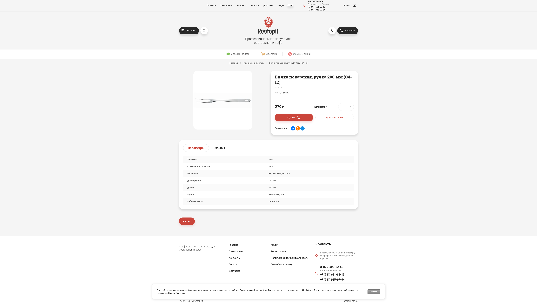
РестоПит (279, 87)
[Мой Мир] (302, 128)
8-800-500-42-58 (315, 1)
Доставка (268, 5)
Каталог (191, 30)
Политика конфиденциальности (289, 257)
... (290, 5)
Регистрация (278, 251)
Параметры (196, 148)
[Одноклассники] (298, 128)
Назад (187, 221)
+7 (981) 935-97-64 (316, 10)
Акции (281, 5)
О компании (226, 5)
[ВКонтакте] (293, 128)
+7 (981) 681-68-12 (316, 7)
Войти (346, 5)
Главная (211, 5)
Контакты (242, 5)
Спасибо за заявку (281, 264)
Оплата (255, 5)
